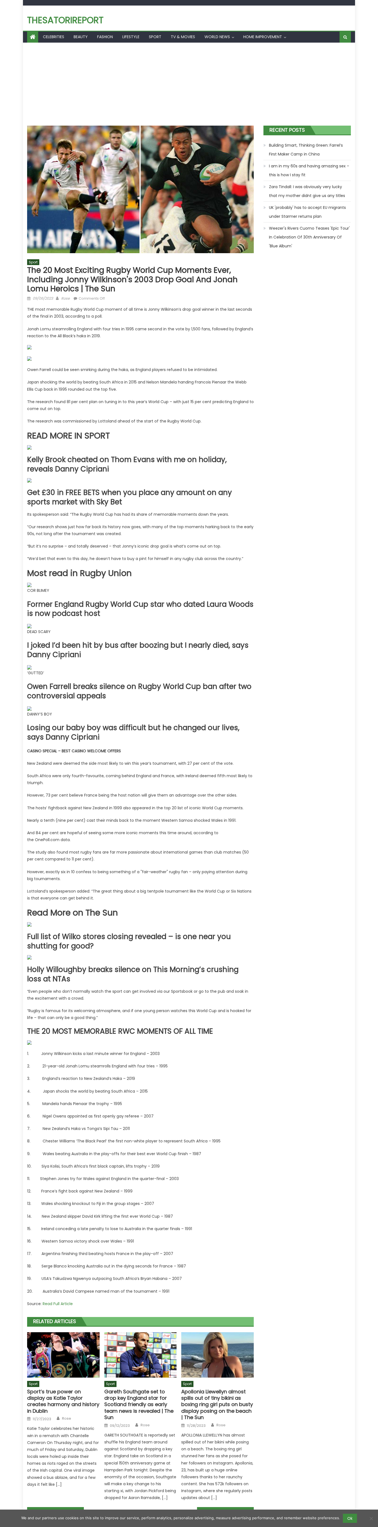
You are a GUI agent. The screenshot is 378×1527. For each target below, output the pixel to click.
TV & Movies (183, 37)
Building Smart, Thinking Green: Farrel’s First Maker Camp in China (306, 149)
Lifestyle (130, 37)
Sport (155, 37)
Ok (350, 1518)
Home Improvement (262, 37)
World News (217, 37)
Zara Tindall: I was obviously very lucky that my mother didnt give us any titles (307, 191)
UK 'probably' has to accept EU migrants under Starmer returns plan (307, 212)
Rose (65, 298)
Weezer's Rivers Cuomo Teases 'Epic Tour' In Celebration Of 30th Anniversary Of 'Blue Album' (309, 237)
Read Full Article (58, 1303)
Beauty (81, 37)
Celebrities (53, 37)
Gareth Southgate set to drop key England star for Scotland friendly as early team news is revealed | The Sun (139, 1404)
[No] (371, 1518)
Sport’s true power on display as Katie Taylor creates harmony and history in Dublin (63, 1401)
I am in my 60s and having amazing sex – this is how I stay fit (309, 170)
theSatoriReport (65, 20)
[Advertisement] (189, 84)
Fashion (105, 37)
